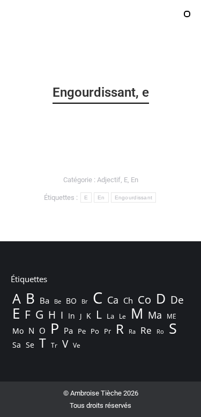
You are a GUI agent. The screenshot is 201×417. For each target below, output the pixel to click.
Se (30, 345)
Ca (112, 299)
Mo (18, 331)
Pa (68, 330)
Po (95, 331)
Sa (16, 345)
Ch (128, 300)
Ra (132, 331)
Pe (82, 331)
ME (171, 316)
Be (57, 301)
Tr (54, 345)
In (71, 316)
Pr (107, 331)
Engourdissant (134, 197)
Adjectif (109, 180)
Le (122, 316)
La (110, 316)
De (177, 299)
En (134, 180)
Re (146, 330)
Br (84, 301)
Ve (76, 345)
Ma (155, 315)
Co (144, 299)
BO (71, 301)
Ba (44, 300)
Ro (160, 331)
